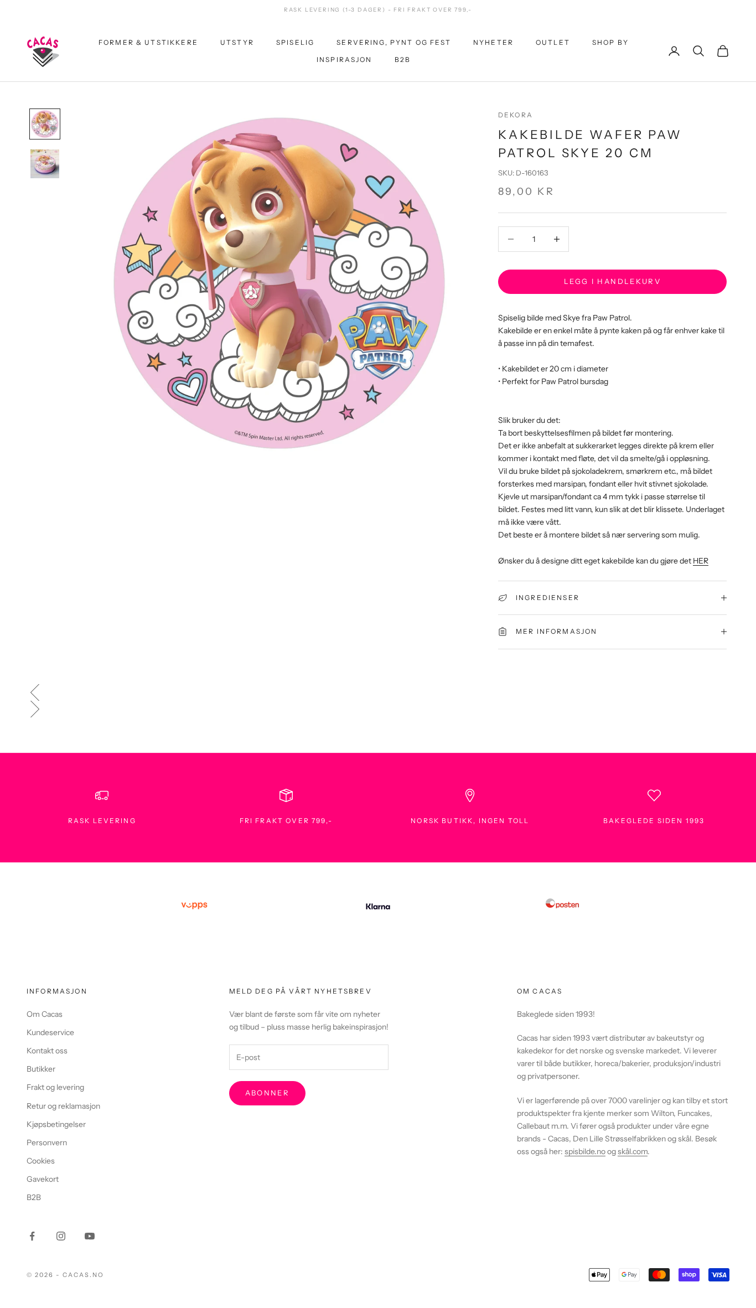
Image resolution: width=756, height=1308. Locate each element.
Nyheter (493, 42)
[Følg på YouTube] (89, 1236)
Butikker (41, 1069)
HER (700, 560)
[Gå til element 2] (44, 163)
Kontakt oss (47, 1051)
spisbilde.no (585, 1151)
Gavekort (43, 1179)
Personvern (47, 1142)
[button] (378, 692)
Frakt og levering (55, 1087)
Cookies (41, 1161)
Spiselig (295, 42)
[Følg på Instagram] (60, 1236)
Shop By (610, 42)
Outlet (553, 42)
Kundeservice (50, 1032)
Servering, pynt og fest (393, 42)
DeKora (515, 115)
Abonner (267, 1092)
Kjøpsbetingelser (56, 1124)
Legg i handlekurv (612, 281)
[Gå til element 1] (44, 123)
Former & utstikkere (148, 42)
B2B (403, 59)
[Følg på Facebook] (32, 1236)
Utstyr (237, 42)
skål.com (633, 1151)
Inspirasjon (344, 59)
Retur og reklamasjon (63, 1106)
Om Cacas (45, 1014)
